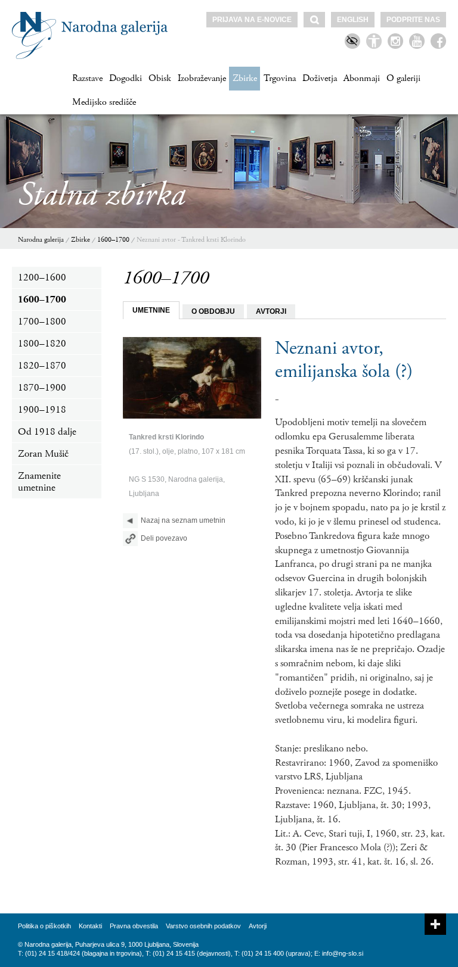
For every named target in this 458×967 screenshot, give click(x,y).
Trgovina (280, 78)
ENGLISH (353, 19)
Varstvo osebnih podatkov (203, 925)
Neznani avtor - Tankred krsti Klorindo (191, 239)
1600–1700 (113, 239)
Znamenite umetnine (39, 481)
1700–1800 (42, 321)
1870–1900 (42, 387)
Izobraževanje (202, 78)
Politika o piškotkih (44, 925)
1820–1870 (42, 365)
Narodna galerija (41, 239)
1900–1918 (42, 409)
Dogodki (125, 78)
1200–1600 (42, 277)
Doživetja (319, 78)
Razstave (87, 78)
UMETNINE (151, 310)
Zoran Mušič (43, 453)
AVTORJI (271, 311)
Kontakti (90, 925)
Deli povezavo (164, 538)
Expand (435, 924)
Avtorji (258, 925)
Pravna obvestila (134, 925)
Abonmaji (362, 78)
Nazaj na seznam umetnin (183, 520)
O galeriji (403, 78)
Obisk (159, 78)
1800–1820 (42, 343)
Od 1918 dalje (47, 431)
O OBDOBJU (213, 311)
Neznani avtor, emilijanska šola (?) (344, 359)
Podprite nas (413, 19)
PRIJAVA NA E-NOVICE (252, 19)
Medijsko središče (104, 102)
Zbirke (245, 78)
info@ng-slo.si (342, 953)
